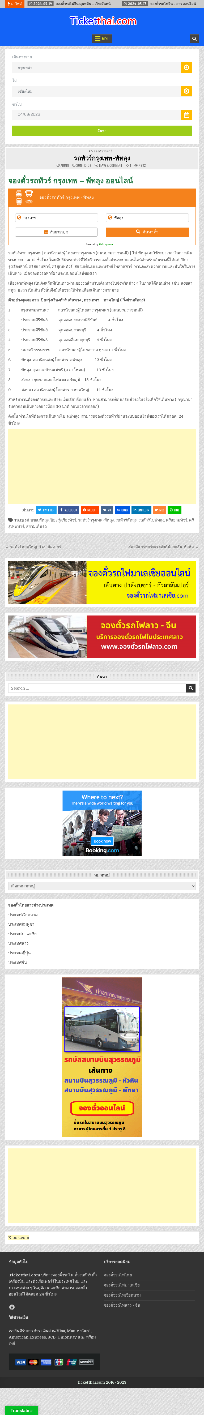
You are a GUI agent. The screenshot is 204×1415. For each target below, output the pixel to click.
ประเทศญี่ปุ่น (19, 953)
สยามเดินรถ (36, 526)
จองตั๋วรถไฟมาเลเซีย (122, 1285)
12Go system (106, 244)
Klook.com (18, 1237)
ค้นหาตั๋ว (150, 232)
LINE (176, 510)
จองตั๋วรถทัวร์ (103, 151)
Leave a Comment (110, 165)
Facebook (70, 510)
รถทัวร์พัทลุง (126, 520)
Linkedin (143, 510)
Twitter (48, 510)
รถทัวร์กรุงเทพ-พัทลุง (102, 157)
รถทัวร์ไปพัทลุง (151, 520)
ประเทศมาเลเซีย (22, 933)
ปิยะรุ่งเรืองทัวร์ (63, 520)
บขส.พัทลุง (40, 520)
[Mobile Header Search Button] (194, 38)
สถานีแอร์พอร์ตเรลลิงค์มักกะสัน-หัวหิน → (163, 546)
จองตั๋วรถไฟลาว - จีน (122, 1305)
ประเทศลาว (18, 943)
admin (65, 165)
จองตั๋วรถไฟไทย (118, 1275)
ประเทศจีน (17, 962)
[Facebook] (12, 1307)
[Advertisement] (102, 466)
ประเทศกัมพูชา (21, 924)
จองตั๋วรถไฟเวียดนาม (122, 1295)
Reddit (92, 510)
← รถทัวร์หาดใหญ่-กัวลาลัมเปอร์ (33, 546)
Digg (124, 510)
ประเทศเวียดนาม (23, 914)
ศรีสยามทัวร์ (176, 520)
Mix (161, 510)
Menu (105, 38)
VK (109, 510)
